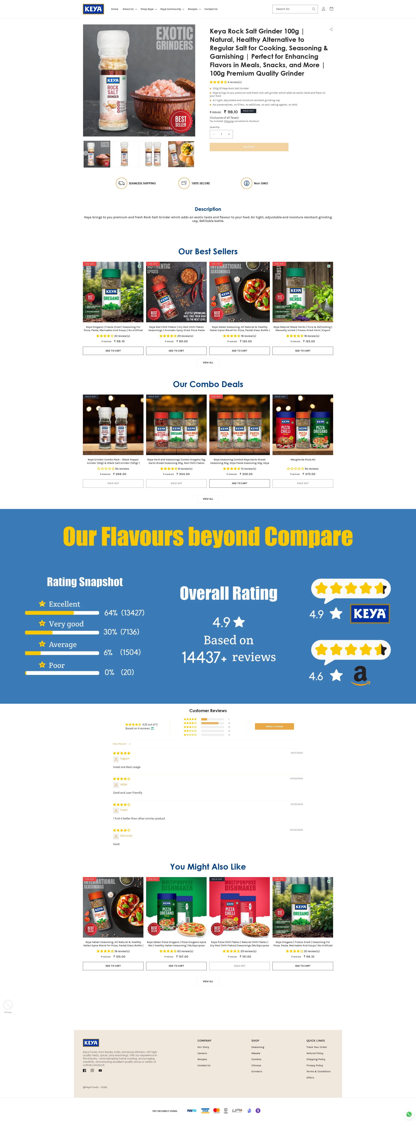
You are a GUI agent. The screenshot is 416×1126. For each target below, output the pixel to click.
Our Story (203, 1047)
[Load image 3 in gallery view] (153, 154)
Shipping (229, 121)
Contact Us (203, 1065)
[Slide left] (85, 153)
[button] (129, 9)
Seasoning (257, 1047)
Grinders (256, 1071)
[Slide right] (192, 153)
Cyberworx (130, 1087)
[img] (121, 753)
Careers (202, 1053)
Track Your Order (316, 1047)
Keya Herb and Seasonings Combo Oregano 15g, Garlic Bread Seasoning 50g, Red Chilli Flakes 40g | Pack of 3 (176, 461)
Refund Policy (314, 1053)
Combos (256, 1059)
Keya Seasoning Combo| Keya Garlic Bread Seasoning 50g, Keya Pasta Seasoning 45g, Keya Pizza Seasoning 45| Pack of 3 (239, 461)
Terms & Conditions (318, 1071)
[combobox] (295, 9)
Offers (310, 1077)
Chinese (256, 1065)
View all (208, 362)
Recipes (202, 1059)
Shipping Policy (315, 1059)
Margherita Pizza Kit (303, 459)
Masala (255, 1053)
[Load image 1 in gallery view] (97, 154)
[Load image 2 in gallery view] (125, 154)
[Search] (314, 9)
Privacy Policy (314, 1065)
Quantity (215, 127)
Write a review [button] (274, 726)
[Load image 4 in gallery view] (181, 154)
